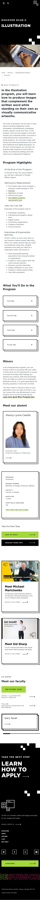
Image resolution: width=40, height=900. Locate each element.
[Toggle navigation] (4, 3)
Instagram (25, 852)
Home (3, 73)
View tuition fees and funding (17, 510)
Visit (3, 839)
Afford (4, 836)
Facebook (14, 852)
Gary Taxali (10, 718)
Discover (10, 73)
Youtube (36, 852)
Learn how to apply (14, 769)
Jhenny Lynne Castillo (18, 415)
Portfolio (11, 191)
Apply (3, 834)
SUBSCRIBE (10, 864)
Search (8, 3)
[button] (20, 301)
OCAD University (36, 3)
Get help (4, 842)
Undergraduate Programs (22, 73)
